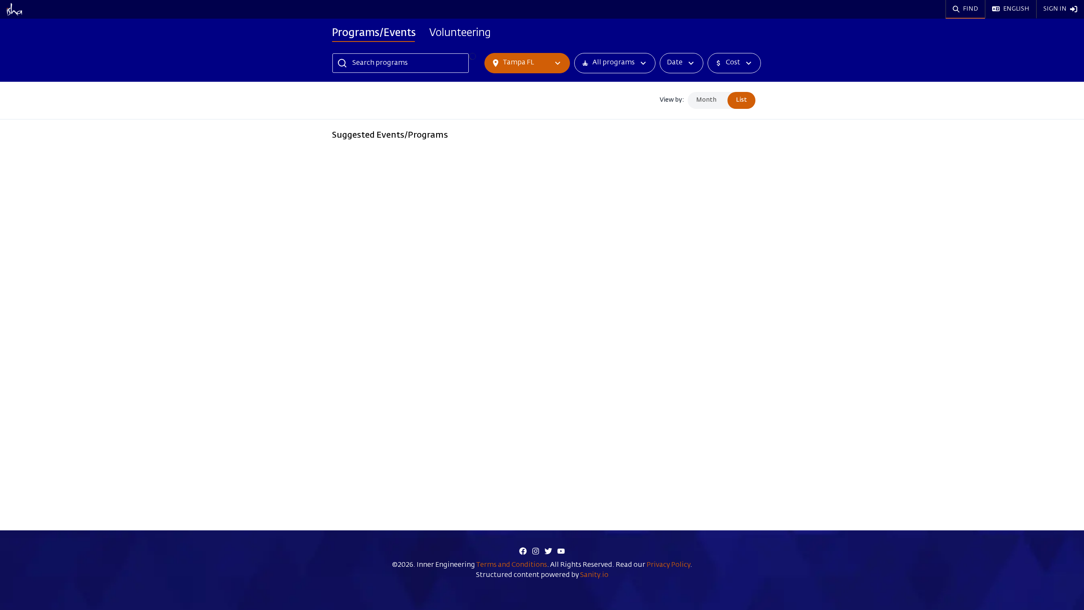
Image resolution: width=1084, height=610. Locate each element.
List (741, 100)
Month (706, 100)
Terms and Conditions (511, 565)
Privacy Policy (668, 565)
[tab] (374, 34)
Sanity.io (594, 575)
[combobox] (51, 11)
